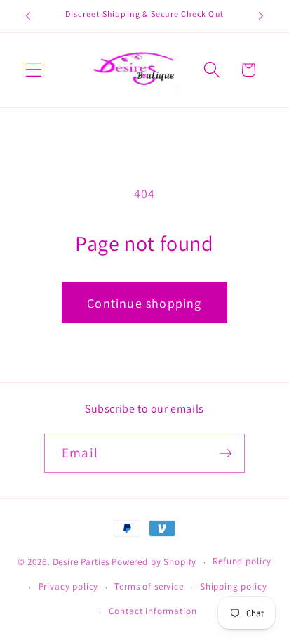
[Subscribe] (225, 453)
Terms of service (148, 586)
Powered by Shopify (154, 562)
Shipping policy (233, 586)
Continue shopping (144, 303)
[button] (34, 70)
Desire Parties (81, 562)
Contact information (153, 611)
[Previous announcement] (28, 16)
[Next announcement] (261, 16)
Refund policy (242, 561)
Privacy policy (69, 586)
